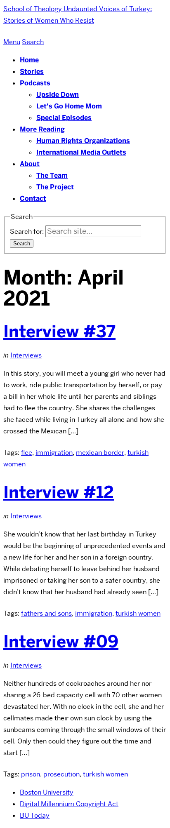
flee (26, 452)
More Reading (42, 129)
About (30, 164)
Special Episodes (64, 117)
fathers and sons (46, 613)
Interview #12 (58, 492)
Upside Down (57, 94)
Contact (33, 198)
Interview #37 (59, 331)
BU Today (35, 815)
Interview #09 (60, 641)
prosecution (61, 774)
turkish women (138, 613)
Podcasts (35, 83)
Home (29, 60)
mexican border (100, 452)
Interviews (26, 355)
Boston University (46, 792)
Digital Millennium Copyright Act (69, 804)
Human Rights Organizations (83, 140)
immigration (54, 452)
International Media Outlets (81, 152)
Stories (32, 71)
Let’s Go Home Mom (69, 106)
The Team (52, 175)
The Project (55, 187)
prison (30, 774)
